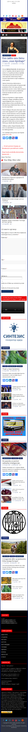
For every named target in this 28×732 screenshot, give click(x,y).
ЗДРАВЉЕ (4, 649)
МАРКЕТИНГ (4, 654)
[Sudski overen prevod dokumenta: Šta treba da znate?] (6, 480)
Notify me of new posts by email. (10, 288)
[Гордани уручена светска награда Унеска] (6, 386)
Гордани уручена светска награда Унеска (19, 387)
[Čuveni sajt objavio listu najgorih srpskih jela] (6, 594)
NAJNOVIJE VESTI (6, 55)
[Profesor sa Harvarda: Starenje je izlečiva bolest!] (6, 402)
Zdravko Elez (15, 63)
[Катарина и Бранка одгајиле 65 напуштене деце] (14, 163)
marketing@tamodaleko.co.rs (8, 621)
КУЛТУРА (3, 642)
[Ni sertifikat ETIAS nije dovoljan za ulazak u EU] (6, 496)
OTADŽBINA (14, 458)
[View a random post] (25, 35)
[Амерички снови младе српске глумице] (14, 185)
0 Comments (6, 65)
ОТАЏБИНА (4, 637)
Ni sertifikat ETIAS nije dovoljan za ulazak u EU (18, 498)
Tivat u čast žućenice (10, 369)
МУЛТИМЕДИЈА (5, 644)
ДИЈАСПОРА (4, 634)
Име (3, 259)
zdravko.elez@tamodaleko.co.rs (9, 623)
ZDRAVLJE (20, 366)
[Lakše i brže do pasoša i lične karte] (6, 488)
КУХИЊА (3, 652)
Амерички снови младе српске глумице (13, 200)
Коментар (4, 237)
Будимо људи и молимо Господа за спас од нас (13, 221)
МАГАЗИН (4, 639)
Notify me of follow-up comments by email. (12, 283)
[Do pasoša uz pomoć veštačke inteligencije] (14, 443)
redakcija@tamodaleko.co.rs (8, 620)
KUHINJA (5, 366)
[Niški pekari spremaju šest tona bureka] (6, 578)
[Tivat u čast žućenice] (14, 351)
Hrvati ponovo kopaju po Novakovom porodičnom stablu (12, 147)
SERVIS (20, 458)
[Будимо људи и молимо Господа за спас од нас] (14, 206)
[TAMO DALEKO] (3, 35)
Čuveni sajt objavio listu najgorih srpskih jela (18, 595)
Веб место (4, 276)
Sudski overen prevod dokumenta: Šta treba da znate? (18, 482)
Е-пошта (4, 268)
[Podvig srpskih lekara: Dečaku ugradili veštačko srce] (6, 394)
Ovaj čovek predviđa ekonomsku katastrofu (13, 153)
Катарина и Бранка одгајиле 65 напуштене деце (13, 178)
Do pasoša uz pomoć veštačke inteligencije (11, 462)
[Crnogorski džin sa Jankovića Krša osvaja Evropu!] (14, 541)
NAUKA (13, 55)
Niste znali (8, 134)
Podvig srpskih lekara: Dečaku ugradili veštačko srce (18, 396)
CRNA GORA (6, 556)
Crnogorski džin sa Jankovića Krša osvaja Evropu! (14, 560)
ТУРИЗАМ (4, 647)
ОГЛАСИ (3, 657)
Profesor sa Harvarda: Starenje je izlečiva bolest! (18, 404)
